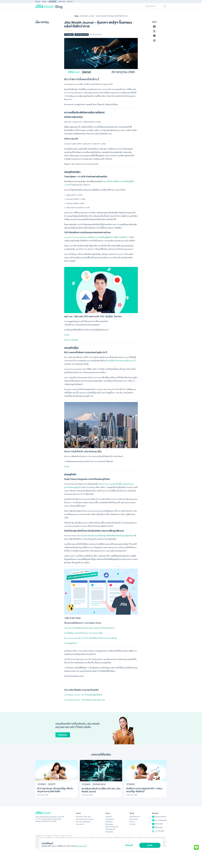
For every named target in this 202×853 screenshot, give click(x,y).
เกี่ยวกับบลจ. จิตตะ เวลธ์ (83, 816)
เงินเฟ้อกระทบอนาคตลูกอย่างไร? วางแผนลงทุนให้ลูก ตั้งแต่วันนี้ (144, 790)
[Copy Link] (154, 40)
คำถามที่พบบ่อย (110, 829)
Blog (58, 6)
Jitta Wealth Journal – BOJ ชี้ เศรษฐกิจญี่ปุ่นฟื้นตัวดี (83, 695)
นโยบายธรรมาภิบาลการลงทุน (85, 819)
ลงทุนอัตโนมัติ (52, 1)
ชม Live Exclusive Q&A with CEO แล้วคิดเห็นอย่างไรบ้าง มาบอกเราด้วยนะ (90, 638)
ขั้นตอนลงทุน (109, 824)
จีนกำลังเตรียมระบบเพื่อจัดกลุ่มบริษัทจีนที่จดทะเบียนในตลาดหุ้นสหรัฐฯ (108, 536)
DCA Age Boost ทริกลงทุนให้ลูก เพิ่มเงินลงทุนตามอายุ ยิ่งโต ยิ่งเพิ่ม (55, 790)
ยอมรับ (150, 845)
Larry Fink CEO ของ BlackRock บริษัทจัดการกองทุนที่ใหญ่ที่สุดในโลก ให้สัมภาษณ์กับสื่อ (95, 237)
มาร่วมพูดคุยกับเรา (70, 643)
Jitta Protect (61, 1)
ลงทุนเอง (44, 1)
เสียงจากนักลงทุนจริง (111, 827)
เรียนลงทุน (38, 1)
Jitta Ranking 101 (135, 816)
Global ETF (51, 784)
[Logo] (44, 6)
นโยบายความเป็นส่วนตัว (83, 822)
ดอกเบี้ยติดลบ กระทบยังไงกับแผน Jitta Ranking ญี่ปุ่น (83, 633)
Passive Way (133, 819)
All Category (69, 34)
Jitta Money (109, 822)
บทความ (132, 822)
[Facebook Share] (154, 26)
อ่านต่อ (66, 335)
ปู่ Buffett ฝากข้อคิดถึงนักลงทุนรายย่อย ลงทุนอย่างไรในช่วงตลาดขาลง (89, 628)
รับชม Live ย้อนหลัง (71, 340)
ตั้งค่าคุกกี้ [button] (129, 845)
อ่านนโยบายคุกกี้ (81, 846)
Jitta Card (69, 1)
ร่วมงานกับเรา (80, 824)
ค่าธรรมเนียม (109, 832)
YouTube (132, 824)
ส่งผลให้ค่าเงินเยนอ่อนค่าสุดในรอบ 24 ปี (122, 361)
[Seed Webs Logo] (49, 812)
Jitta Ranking (109, 819)
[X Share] (154, 31)
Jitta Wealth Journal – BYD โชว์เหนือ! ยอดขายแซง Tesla (84, 700)
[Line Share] (154, 36)
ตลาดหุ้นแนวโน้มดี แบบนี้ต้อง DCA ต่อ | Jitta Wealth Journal (101, 790)
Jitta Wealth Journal (81, 34)
